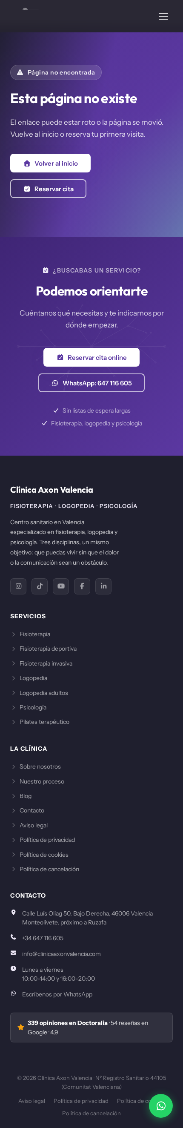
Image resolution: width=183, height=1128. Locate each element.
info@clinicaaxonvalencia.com (61, 954)
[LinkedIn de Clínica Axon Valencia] (103, 586)
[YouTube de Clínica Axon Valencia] (61, 586)
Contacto (32, 810)
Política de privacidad (47, 840)
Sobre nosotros (40, 766)
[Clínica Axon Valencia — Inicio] (24, 16)
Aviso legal (34, 825)
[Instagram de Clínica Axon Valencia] (18, 586)
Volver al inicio (56, 163)
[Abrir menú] (163, 16)
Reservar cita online (97, 357)
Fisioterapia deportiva (48, 648)
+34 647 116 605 (42, 938)
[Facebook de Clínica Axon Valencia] (82, 586)
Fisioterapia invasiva (46, 663)
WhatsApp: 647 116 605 (97, 383)
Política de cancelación (49, 869)
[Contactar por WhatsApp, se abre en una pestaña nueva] (161, 1106)
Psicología (33, 707)
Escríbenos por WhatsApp (57, 994)
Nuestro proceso (42, 781)
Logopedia (33, 678)
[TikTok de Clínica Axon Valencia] (39, 586)
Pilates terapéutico (44, 722)
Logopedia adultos (44, 693)
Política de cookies (44, 854)
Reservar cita (54, 189)
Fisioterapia (35, 634)
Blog (25, 796)
